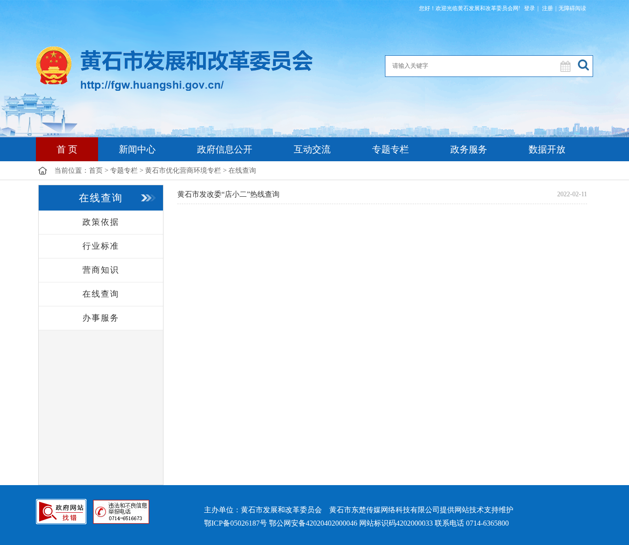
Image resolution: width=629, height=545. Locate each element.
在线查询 (242, 170)
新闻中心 (137, 149)
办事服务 (100, 317)
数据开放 (547, 149)
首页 (96, 170)
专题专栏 (390, 149)
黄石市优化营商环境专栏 (183, 170)
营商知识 (100, 270)
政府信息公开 (224, 149)
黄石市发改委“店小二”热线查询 (228, 194)
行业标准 (100, 246)
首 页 (67, 149)
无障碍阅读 (572, 8)
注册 (547, 8)
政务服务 (468, 149)
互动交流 (312, 149)
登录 (529, 8)
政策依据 (100, 222)
